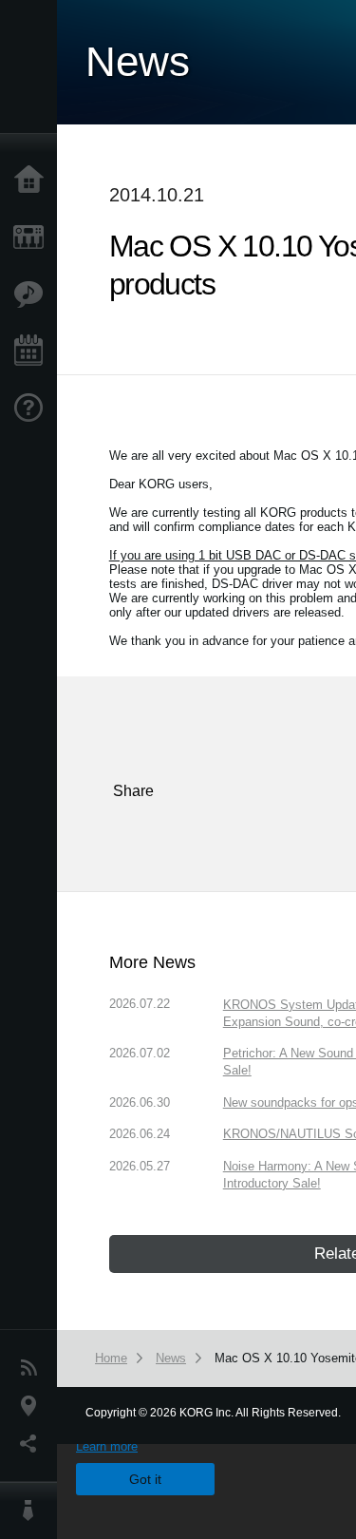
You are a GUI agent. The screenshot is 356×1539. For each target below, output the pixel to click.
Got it (145, 1479)
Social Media (33, 1444)
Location (33, 1406)
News (33, 1368)
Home (33, 180)
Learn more (107, 1446)
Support (33, 408)
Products (33, 237)
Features (33, 294)
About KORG (33, 1510)
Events (33, 351)
